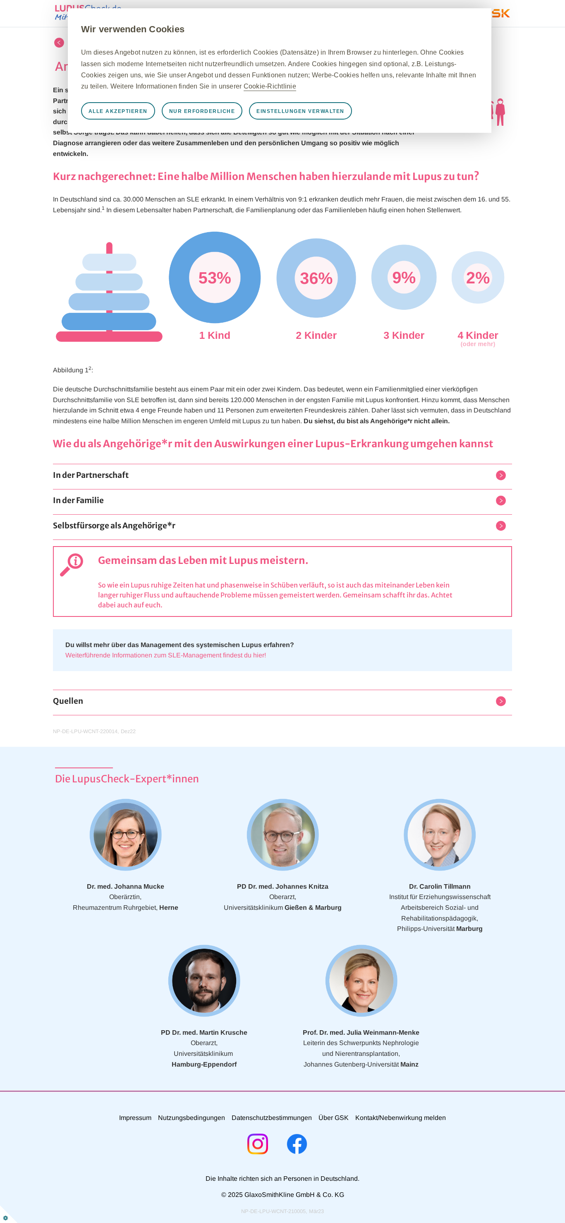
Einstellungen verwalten (300, 111)
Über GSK (333, 1117)
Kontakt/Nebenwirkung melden (400, 1117)
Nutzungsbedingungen (191, 1117)
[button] (91, 476)
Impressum (135, 1117)
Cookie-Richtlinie (270, 86)
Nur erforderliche (202, 111)
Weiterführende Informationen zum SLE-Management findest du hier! (165, 655)
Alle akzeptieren (118, 111)
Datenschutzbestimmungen (272, 1117)
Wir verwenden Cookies (132, 29)
